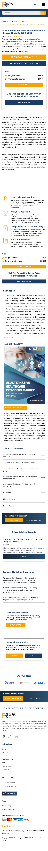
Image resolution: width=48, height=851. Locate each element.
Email (14, 655)
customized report (8, 759)
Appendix (7, 492)
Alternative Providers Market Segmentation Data (20, 470)
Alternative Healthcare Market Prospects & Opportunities (20, 477)
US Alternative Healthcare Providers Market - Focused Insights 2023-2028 (22, 24)
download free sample (22, 57)
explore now (22, 102)
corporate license (16, 79)
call (33, 655)
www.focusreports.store (14, 721)
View (24, 556)
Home (4, 21)
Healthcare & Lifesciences (18, 21)
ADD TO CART (14, 520)
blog (3, 763)
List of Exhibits (9, 499)
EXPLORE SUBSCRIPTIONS (33, 520)
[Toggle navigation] (43, 4)
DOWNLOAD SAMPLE (13, 408)
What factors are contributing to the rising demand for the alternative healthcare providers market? (20, 590)
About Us (5, 752)
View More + (9, 337)
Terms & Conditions (8, 809)
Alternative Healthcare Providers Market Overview (19, 456)
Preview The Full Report (22, 63)
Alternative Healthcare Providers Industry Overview (19, 485)
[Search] (43, 13)
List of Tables (8, 506)
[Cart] (35, 4)
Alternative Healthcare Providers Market (19, 463)
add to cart (22, 84)
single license (14, 75)
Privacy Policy (6, 806)
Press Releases (6, 766)
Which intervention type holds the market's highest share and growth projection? (20, 599)
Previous (1, 548)
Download (15, 625)
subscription (6, 756)
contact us (5, 769)
